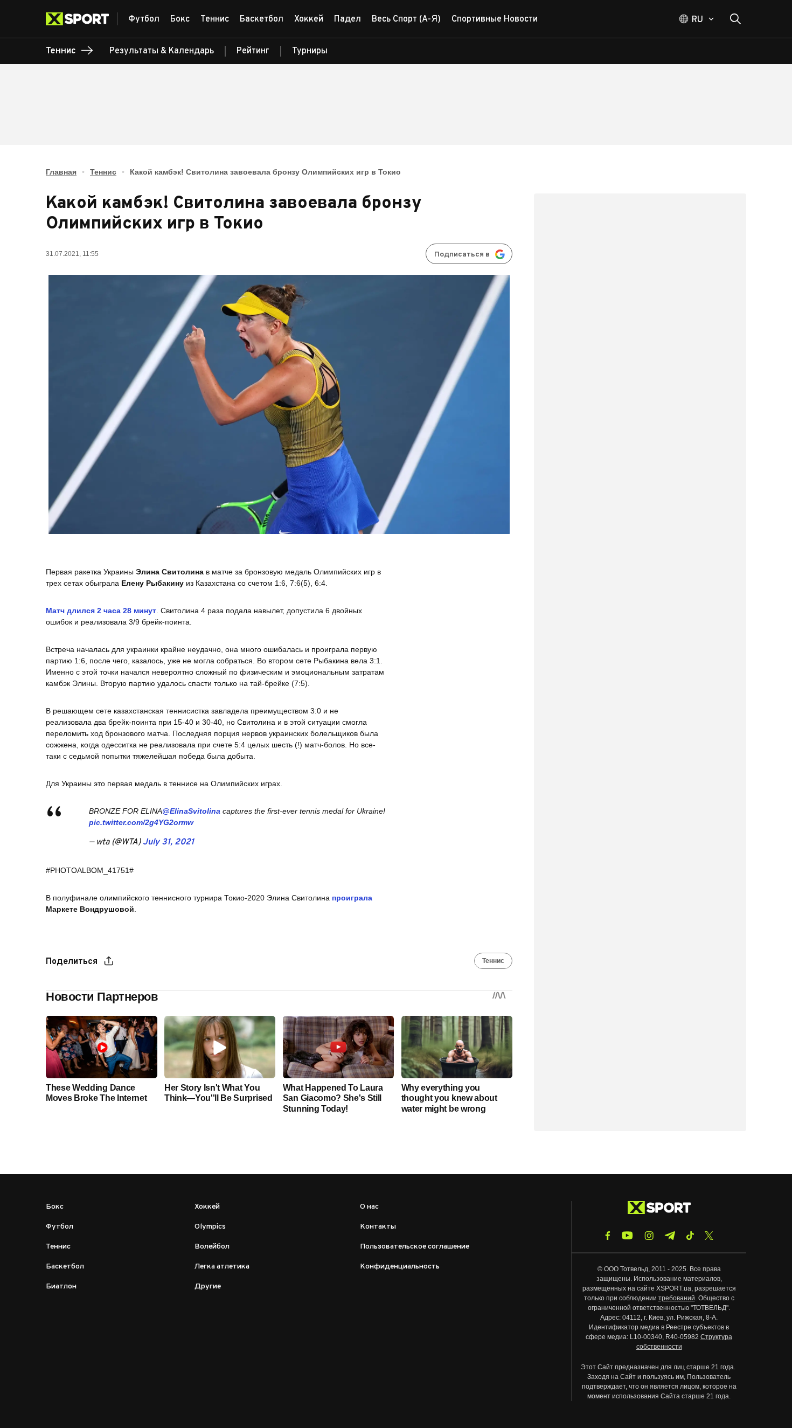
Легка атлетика (221, 1266)
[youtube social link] (627, 1235)
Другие (207, 1286)
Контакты (378, 1226)
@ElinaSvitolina (191, 811)
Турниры (310, 51)
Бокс (55, 1206)
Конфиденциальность (400, 1266)
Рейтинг (253, 51)
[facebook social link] (607, 1235)
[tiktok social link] (690, 1235)
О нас (369, 1206)
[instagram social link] (649, 1235)
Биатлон (61, 1286)
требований (676, 1298)
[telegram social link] (669, 1235)
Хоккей (207, 1206)
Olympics (210, 1226)
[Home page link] (81, 18)
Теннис (103, 172)
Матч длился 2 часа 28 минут (101, 610)
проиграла (352, 897)
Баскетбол (65, 1266)
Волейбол (212, 1246)
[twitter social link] (709, 1235)
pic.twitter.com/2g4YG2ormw (141, 822)
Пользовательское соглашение (414, 1246)
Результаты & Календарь (161, 51)
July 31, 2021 (168, 842)
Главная (61, 172)
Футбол (59, 1226)
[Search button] (735, 19)
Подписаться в (462, 254)
